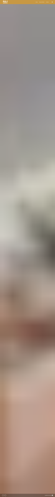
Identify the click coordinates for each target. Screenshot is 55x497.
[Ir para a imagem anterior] (3, 495)
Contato (47, 2)
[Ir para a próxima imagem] (5, 495)
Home (37, 2)
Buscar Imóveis (41, 2)
